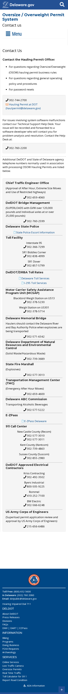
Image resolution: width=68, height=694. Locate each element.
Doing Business (10, 645)
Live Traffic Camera (13, 665)
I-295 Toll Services (35, 283)
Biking (5, 637)
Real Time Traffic (11, 672)
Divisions (7, 620)
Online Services (10, 662)
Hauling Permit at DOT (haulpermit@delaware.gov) (23, 106)
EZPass (23, 628)
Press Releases (11, 617)
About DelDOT (10, 613)
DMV (5, 628)
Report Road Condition (14, 680)
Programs (7, 641)
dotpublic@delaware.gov (23, 598)
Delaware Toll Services (35, 278)
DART (13, 628)
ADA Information (35, 685)
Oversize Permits (12, 669)
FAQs (5, 624)
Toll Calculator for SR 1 (14, 676)
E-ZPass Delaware (35, 421)
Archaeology (9, 652)
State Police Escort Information (35, 232)
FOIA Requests (10, 648)
